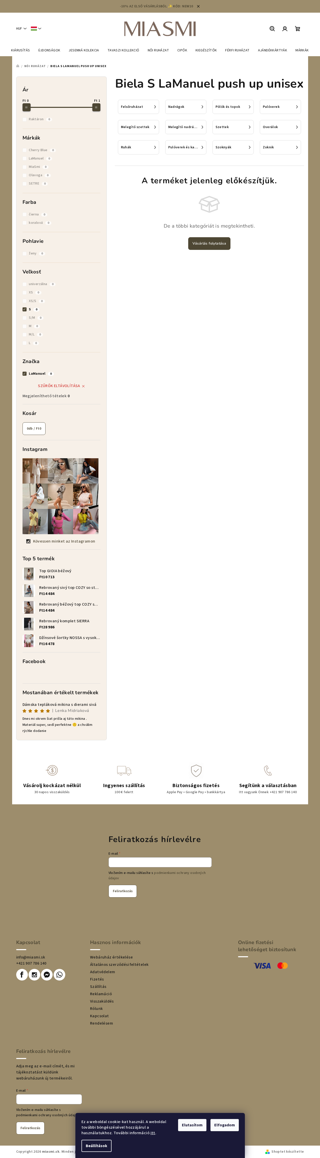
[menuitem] (20, 50)
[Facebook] (22, 975)
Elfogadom (224, 1125)
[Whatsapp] (59, 975)
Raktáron (39, 119)
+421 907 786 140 (31, 963)
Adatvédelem (102, 972)
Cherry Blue (41, 150)
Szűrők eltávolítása (59, 386)
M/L (35, 334)
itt (153, 1133)
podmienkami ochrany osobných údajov (47, 1115)
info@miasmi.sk (30, 957)
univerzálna (41, 284)
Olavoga (39, 175)
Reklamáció (101, 994)
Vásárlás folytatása (209, 243)
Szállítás (98, 986)
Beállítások (96, 1146)
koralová (39, 222)
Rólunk (96, 1008)
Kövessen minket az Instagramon (64, 541)
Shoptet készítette (287, 1151)
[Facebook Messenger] (47, 975)
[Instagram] (34, 975)
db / (34, 428)
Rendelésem (101, 1023)
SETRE (37, 183)
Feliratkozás (123, 891)
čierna (37, 214)
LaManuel (39, 158)
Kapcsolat (99, 1016)
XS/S (35, 301)
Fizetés (97, 979)
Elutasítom (192, 1125)
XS (34, 292)
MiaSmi (37, 166)
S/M (35, 317)
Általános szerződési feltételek (119, 964)
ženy (36, 253)
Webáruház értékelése (111, 957)
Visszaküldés (102, 1001)
